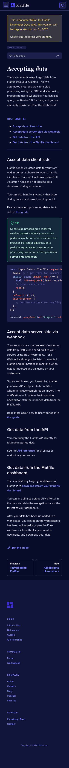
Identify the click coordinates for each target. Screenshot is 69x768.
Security (11, 700)
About (10, 681)
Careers (11, 686)
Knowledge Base (16, 719)
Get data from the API (26, 137)
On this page (17, 56)
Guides (11, 634)
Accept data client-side (27, 126)
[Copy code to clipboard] (58, 269)
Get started (13, 630)
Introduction (13, 625)
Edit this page (20, 548)
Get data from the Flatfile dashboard (36, 142)
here (48, 37)
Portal (10, 658)
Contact (11, 724)
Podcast (11, 696)
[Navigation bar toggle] (6, 5)
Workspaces (13, 663)
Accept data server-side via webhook (36, 132)
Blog (9, 691)
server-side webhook (23, 257)
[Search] (62, 5)
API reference (26, 451)
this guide (22, 212)
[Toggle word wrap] (51, 269)
